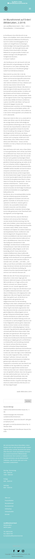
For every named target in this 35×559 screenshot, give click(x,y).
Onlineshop (8, 509)
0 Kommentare (19, 28)
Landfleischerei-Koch (13, 26)
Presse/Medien (8, 28)
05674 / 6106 (18, 2)
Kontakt (7, 514)
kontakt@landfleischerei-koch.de (13, 536)
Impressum (16, 546)
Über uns (7, 498)
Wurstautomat (9, 506)
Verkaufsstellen (9, 511)
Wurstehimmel (9, 503)
